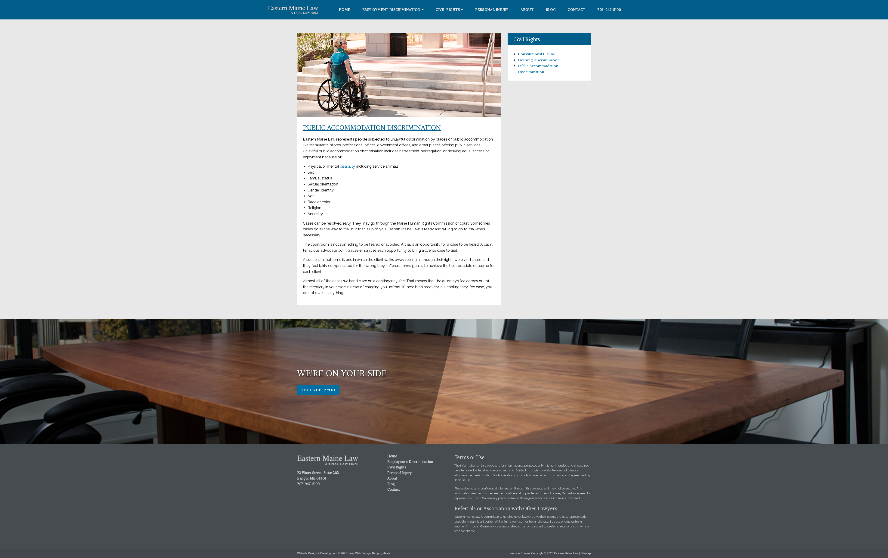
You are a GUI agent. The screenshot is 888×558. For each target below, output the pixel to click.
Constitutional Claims (536, 54)
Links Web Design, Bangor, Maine (369, 553)
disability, (347, 166)
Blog (551, 9)
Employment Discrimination (391, 9)
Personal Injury (492, 9)
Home (344, 9)
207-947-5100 (609, 9)
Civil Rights (448, 9)
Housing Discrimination (539, 60)
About (527, 9)
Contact (576, 9)
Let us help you (318, 390)
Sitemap (585, 553)
